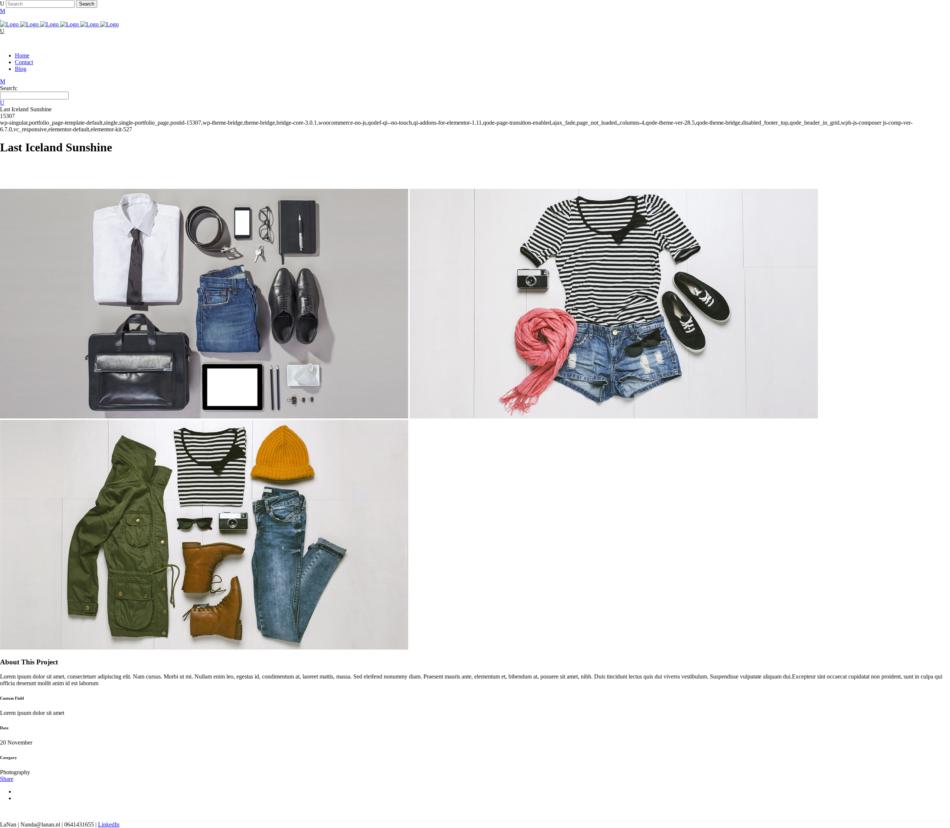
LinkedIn (108, 824)
